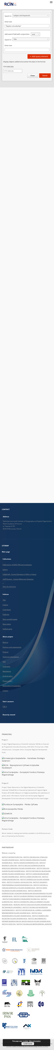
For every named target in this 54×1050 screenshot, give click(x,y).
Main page (6, 552)
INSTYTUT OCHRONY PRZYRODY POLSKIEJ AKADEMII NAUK (32, 896)
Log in (5, 706)
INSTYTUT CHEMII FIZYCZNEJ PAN (30, 877)
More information (35, 1041)
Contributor (7, 610)
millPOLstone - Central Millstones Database (18, 579)
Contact (5, 691)
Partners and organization (12, 647)
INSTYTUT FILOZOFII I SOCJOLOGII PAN (19, 882)
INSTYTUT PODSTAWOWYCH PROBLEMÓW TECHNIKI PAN (21, 899)
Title (4, 600)
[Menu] (51, 2)
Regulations (7, 671)
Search (44, 75)
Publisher (6, 614)
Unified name (7, 629)
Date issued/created (10, 619)
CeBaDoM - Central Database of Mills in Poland (19, 574)
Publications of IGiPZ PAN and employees (17, 565)
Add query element (39, 56)
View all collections (9, 586)
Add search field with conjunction (17, 34)
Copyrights (6, 666)
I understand (27, 1044)
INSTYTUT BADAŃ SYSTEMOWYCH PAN (26, 863)
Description (7, 624)
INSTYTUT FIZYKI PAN (9, 924)
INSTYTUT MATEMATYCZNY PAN (12, 857)
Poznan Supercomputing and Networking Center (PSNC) (27, 1046)
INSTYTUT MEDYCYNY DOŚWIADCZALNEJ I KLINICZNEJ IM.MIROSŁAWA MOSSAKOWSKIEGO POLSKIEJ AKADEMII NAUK (27, 893)
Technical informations (11, 657)
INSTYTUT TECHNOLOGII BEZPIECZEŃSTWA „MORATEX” (34, 924)
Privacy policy (7, 681)
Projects (5, 652)
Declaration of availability (12, 686)
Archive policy (8, 676)
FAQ (4, 662)
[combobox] (30, 15)
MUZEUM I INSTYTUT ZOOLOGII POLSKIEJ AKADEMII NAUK (32, 904)
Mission (5, 642)
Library (5, 569)
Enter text (8, 22)
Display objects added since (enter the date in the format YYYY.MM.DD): (24, 64)
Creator (5, 605)
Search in (8, 16)
